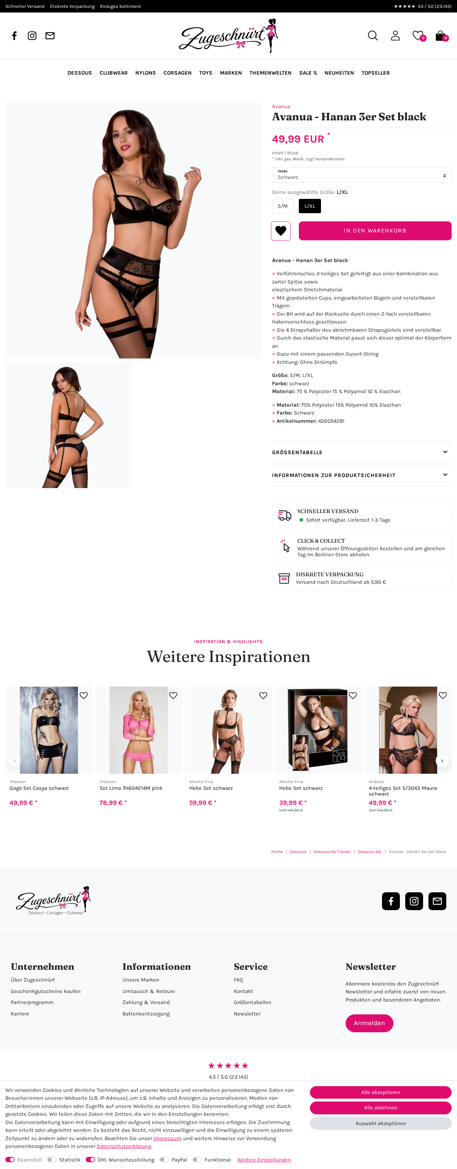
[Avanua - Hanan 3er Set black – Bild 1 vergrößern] (133, 230)
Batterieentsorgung (146, 1013)
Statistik (69, 1160)
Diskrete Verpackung (329, 574)
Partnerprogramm (32, 1002)
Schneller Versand (327, 511)
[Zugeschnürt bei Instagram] (32, 36)
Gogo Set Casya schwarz (39, 788)
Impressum (168, 1138)
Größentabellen (252, 1002)
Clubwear (114, 73)
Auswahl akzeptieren (381, 1123)
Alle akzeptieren (380, 1092)
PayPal (179, 1160)
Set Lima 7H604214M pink (131, 788)
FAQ (238, 980)
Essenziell (29, 1160)
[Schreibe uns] (50, 36)
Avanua (281, 106)
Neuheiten (339, 73)
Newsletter (247, 1013)
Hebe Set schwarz (211, 788)
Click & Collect (321, 540)
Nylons (145, 73)
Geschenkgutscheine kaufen (46, 991)
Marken (231, 73)
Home (277, 851)
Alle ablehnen (380, 1107)
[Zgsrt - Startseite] (55, 901)
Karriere (20, 1013)
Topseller (376, 73)
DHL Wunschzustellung (125, 1160)
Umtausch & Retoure (148, 991)
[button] (395, 35)
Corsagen (178, 73)
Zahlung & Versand (146, 1002)
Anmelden (369, 1023)
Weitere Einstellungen (264, 1160)
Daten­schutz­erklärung (124, 1146)
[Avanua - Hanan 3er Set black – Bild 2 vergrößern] (68, 425)
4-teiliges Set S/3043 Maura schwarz (403, 791)
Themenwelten (271, 73)
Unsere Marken (140, 980)
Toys (205, 73)
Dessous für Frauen (332, 851)
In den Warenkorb (375, 230)
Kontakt (243, 991)
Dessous (79, 73)
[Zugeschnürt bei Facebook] (14, 36)
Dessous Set (370, 851)
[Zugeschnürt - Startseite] (228, 36)
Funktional (218, 1160)
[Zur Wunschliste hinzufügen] (83, 695)
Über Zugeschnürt (33, 980)
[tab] (362, 452)
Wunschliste (281, 231)
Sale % (308, 73)
